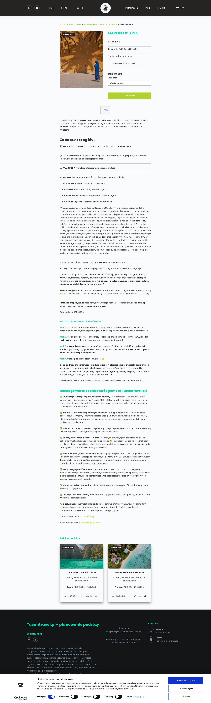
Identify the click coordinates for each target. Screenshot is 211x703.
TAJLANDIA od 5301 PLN (81, 573)
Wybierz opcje (92, 596)
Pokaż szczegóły (134, 697)
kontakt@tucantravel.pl (167, 641)
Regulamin (124, 628)
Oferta (64, 8)
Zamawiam (129, 95)
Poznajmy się (131, 8)
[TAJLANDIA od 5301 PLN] (81, 556)
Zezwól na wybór (186, 689)
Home (51, 8)
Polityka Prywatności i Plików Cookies (123, 631)
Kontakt (161, 8)
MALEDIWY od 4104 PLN (129, 573)
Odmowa (186, 696)
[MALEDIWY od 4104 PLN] (129, 556)
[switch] (74, 697)
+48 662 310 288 (163, 632)
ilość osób (112, 78)
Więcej (80, 8)
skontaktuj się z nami (90, 522)
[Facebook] (29, 8)
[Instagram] (37, 8)
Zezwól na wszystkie (186, 680)
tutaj (86, 516)
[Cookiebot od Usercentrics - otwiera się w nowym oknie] (20, 698)
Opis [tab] (106, 110)
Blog (147, 8)
